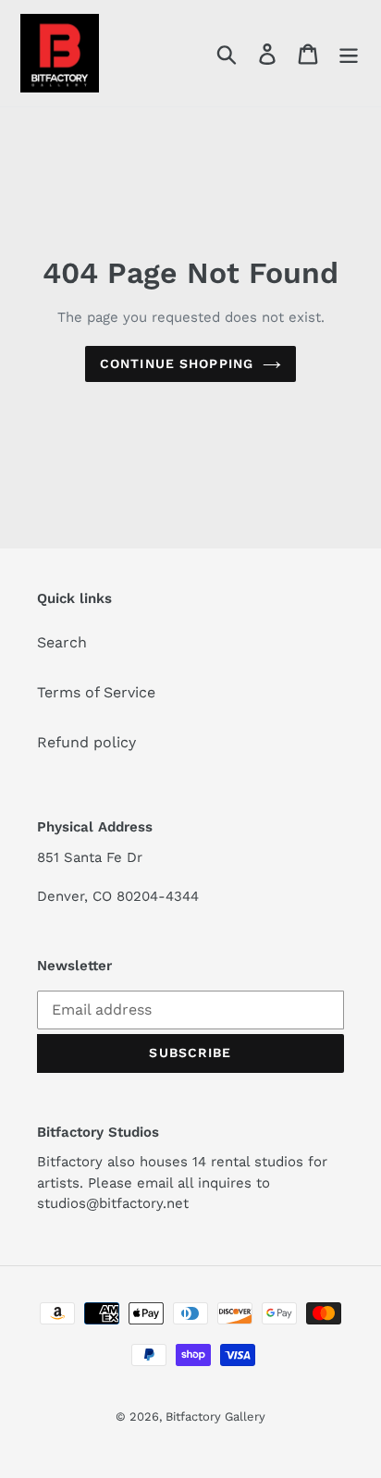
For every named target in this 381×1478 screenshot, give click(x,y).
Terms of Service (96, 692)
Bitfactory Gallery (215, 1416)
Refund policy (86, 742)
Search (62, 642)
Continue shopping (176, 363)
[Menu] (348, 53)
